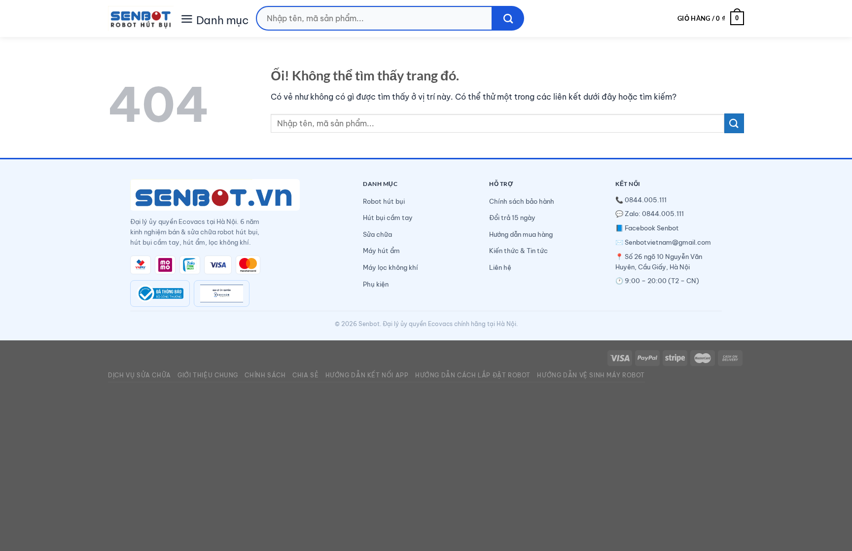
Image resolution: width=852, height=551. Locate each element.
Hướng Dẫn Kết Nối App (367, 375)
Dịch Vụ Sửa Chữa (139, 375)
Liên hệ (500, 267)
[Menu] (186, 18)
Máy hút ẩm (381, 251)
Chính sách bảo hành (521, 201)
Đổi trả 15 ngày (512, 217)
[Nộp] (508, 18)
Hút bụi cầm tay (388, 217)
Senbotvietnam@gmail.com (668, 242)
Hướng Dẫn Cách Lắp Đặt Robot (473, 375)
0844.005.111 (646, 200)
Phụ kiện (376, 284)
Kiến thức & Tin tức (518, 251)
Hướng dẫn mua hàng (521, 234)
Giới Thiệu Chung (208, 375)
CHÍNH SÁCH (265, 375)
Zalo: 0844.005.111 (654, 214)
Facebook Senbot (652, 228)
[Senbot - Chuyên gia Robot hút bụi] (141, 18)
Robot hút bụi (384, 201)
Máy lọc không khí (390, 267)
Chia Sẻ (305, 375)
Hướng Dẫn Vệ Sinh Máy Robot (591, 375)
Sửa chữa (377, 234)
